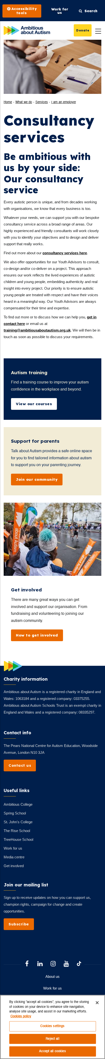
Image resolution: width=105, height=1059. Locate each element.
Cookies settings (52, 1026)
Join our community (37, 479)
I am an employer (63, 102)
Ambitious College (18, 804)
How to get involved (37, 635)
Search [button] (89, 11)
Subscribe (19, 924)
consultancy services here (64, 253)
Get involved (14, 866)
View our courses (34, 404)
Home (8, 102)
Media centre (14, 857)
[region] (52, 1027)
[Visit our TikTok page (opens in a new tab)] (79, 964)
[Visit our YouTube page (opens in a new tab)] (66, 964)
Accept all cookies (52, 1051)
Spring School (15, 813)
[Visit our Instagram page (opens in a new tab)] (53, 964)
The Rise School (17, 831)
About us (52, 976)
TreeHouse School (18, 839)
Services (41, 102)
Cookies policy (20, 1016)
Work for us (13, 848)
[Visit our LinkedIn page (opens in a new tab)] (40, 964)
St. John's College (18, 822)
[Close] (97, 1002)
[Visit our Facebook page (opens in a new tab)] (27, 964)
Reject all (52, 1038)
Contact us (20, 765)
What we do (23, 102)
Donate (82, 30)
